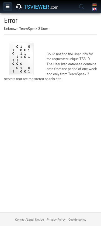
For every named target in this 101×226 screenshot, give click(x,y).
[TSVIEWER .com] (19, 6)
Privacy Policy (56, 219)
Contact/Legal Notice (29, 219)
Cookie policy (77, 219)
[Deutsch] (95, 5)
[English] (95, 9)
